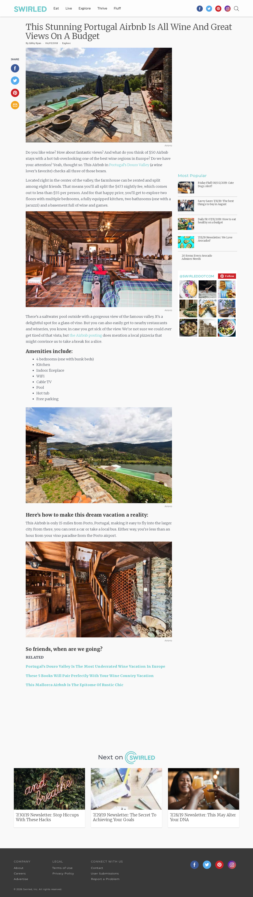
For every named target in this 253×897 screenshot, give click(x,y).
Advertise (21, 879)
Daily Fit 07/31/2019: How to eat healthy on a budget (217, 221)
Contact (97, 868)
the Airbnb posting (86, 335)
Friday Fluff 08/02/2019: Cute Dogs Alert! (216, 184)
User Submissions (105, 873)
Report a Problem (105, 879)
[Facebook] (200, 8)
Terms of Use (62, 868)
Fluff (117, 8)
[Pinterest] (218, 8)
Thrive (102, 8)
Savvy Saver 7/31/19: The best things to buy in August (216, 202)
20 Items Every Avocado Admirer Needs (197, 257)
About (19, 868)
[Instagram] (227, 8)
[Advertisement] (99, 720)
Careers (20, 873)
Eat (56, 8)
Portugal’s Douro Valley (129, 165)
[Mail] (17, 105)
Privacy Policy (63, 873)
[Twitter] (209, 8)
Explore (84, 8)
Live (68, 8)
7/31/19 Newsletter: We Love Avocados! (215, 239)
